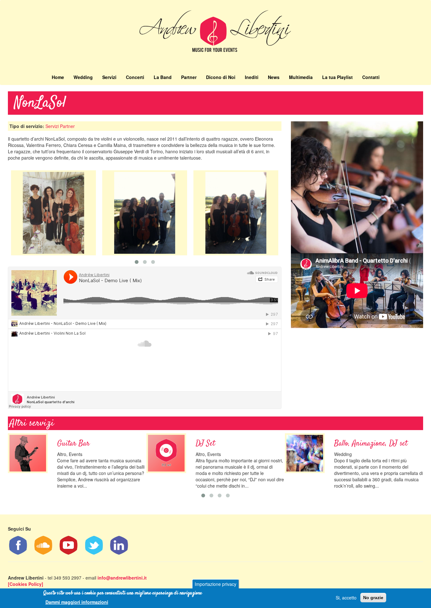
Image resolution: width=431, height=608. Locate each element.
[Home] (215, 34)
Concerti (135, 77)
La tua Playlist (337, 77)
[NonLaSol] (53, 213)
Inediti (251, 77)
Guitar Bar (73, 443)
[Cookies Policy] (25, 584)
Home (58, 77)
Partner (189, 77)
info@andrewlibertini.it (122, 578)
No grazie (373, 597)
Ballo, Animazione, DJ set (370, 443)
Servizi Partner (60, 126)
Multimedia (301, 77)
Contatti (371, 77)
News (274, 77)
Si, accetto (346, 597)
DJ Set (205, 443)
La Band (163, 77)
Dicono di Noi (220, 77)
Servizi (109, 77)
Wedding (83, 77)
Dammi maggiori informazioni (76, 602)
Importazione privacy (215, 584)
